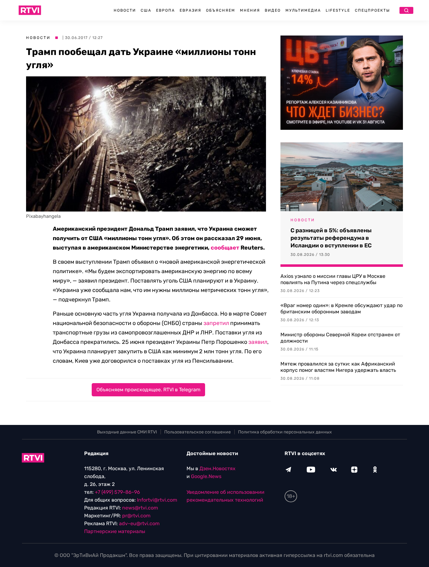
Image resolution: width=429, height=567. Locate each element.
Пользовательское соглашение (197, 432)
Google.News (206, 476)
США (146, 10)
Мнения (250, 10)
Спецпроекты (372, 10)
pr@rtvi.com (136, 516)
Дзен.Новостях (217, 468)
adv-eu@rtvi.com (139, 523)
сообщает (225, 247)
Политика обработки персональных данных (285, 432)
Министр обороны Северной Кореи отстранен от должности (340, 338)
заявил (257, 342)
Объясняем (220, 10)
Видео (273, 10)
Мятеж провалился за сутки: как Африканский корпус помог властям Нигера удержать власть (338, 367)
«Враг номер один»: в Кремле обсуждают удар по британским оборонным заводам (341, 308)
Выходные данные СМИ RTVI (127, 432)
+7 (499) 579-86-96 (117, 492)
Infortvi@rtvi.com (157, 500)
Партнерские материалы (114, 531)
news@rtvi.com (140, 508)
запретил (216, 323)
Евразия (190, 10)
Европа (165, 10)
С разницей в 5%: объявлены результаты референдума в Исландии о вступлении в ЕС (331, 238)
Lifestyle (338, 10)
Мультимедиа (303, 10)
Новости (125, 10)
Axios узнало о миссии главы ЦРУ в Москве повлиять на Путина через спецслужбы (332, 279)
